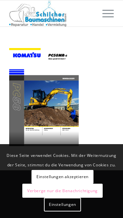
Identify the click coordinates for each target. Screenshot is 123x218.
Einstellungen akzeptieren (62, 176)
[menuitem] (105, 13)
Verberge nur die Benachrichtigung (62, 190)
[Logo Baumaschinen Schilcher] (51, 13)
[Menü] (105, 13)
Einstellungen (62, 204)
